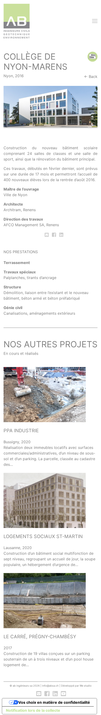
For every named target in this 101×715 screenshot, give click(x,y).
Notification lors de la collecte (33, 710)
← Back (90, 76)
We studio (86, 685)
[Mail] (47, 234)
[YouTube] (63, 693)
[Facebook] (54, 234)
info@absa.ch (50, 685)
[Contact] (38, 693)
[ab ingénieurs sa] (17, 21)
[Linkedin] (60, 234)
